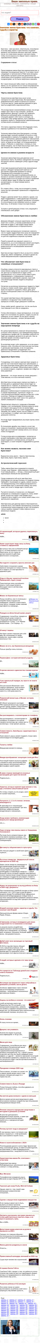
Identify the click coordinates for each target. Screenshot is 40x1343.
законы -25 (5, 1310)
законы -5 (4, 1301)
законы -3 (21, 1300)
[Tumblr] (27, 24)
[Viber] (30, 24)
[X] (14, 24)
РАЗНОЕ (15, 4)
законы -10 (13, 1303)
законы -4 (29, 1300)
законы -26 (14, 1310)
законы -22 (14, 1308)
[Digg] (19, 24)
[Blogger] (17, 24)
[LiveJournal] (25, 24)
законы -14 (14, 1305)
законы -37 (5, 1315)
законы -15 (23, 1305)
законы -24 (33, 1308)
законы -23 (23, 1308)
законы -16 (33, 1305)
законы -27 (23, 1310)
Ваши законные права (25, 1)
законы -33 (5, 1314)
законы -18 (14, 1307)
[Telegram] (36, 24)
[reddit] (22, 24)
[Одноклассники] (11, 24)
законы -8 (29, 1301)
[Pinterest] (38, 24)
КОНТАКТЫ (24, 4)
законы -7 (21, 1301)
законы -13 (5, 1305)
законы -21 (5, 1308)
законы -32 (33, 1312)
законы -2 (12, 1300)
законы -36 (33, 1314)
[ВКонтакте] (8, 24)
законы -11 (22, 1303)
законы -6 (12, 1301)
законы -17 (5, 1307)
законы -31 (23, 1312)
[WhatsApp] (33, 24)
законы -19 (23, 1307)
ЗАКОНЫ (7, 4)
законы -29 (5, 1312)
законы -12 (32, 1303)
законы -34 (14, 1314)
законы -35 (23, 1314)
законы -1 (4, 1300)
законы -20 (33, 1307)
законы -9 (4, 1303)
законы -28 (33, 1310)
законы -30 (14, 1312)
